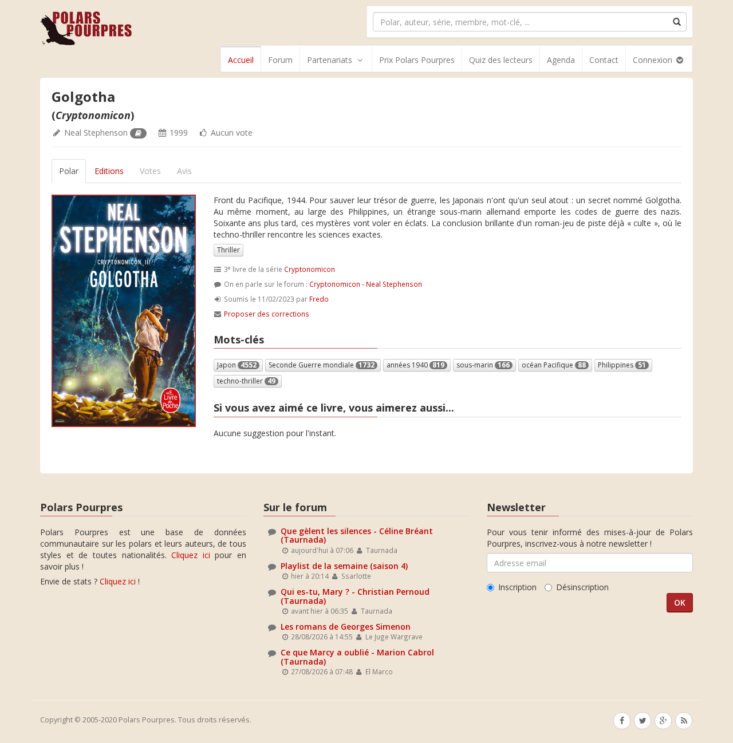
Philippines (622, 365)
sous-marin (483, 365)
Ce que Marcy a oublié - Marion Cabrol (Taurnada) (357, 656)
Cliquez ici (190, 555)
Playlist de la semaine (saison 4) (344, 565)
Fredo (319, 298)
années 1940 (415, 365)
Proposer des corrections (266, 313)
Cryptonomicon (309, 269)
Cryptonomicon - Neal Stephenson (365, 283)
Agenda (561, 59)
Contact (603, 59)
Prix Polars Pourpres (417, 59)
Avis (184, 170)
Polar (68, 170)
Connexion (654, 59)
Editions (109, 170)
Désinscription (582, 587)
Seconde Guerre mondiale (322, 365)
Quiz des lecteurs (501, 59)
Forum (280, 59)
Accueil (241, 59)
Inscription (517, 587)
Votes (150, 170)
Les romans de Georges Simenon (346, 626)
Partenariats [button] (329, 59)
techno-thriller (246, 381)
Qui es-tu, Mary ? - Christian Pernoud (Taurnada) (355, 596)
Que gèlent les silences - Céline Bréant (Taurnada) (357, 535)
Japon (237, 365)
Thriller (228, 250)
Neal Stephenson (96, 132)
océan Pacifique (554, 365)
